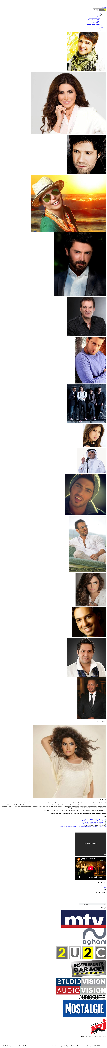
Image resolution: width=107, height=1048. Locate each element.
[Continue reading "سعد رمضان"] (90, 383)
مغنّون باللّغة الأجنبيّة (94, 18)
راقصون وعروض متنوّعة (93, 24)
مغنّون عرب (97, 16)
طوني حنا (104, 887)
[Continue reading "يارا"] (68, 134)
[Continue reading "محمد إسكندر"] (86, 335)
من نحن (101, 28)
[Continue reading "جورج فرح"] (80, 296)
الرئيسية (101, 13)
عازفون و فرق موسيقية (94, 19)
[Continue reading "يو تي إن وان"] (86, 423)
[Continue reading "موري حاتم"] (85, 515)
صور (102, 27)
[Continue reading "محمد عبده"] (91, 473)
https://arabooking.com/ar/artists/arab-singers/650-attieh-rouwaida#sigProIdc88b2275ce (83, 827)
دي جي (98, 21)
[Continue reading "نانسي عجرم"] (94, 447)
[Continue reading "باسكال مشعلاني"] (91, 606)
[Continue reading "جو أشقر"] (87, 572)
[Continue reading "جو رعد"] (68, 231)
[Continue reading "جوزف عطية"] (91, 718)
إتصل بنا (101, 30)
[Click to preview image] (69, 798)
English (104, 7)
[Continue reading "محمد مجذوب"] (86, 71)
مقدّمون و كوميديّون (95, 22)
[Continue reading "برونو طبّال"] (89, 636)
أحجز (102, 25)
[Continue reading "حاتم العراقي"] (86, 676)
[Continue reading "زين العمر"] (86, 173)
